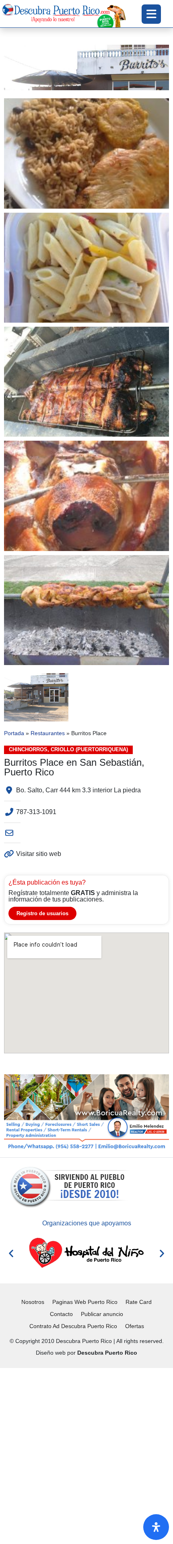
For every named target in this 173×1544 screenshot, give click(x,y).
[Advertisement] (86, 1454)
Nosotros (32, 1302)
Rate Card (139, 1302)
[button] (11, 1253)
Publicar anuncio (102, 1314)
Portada (14, 733)
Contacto (61, 1314)
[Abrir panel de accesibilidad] (156, 1527)
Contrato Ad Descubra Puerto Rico (73, 1326)
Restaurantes (48, 733)
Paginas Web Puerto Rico (84, 1302)
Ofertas (134, 1326)
